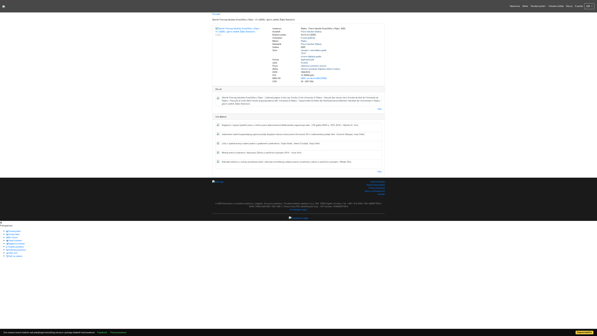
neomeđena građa (318, 50)
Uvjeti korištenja (377, 181)
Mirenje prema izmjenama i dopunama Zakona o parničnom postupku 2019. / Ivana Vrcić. (262, 152)
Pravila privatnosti (377, 187)
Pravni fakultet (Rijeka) (311, 31)
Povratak (216, 13)
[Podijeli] (219, 35)
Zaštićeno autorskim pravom (313, 65)
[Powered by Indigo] (298, 217)
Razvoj (569, 6)
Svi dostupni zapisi (298, 209)
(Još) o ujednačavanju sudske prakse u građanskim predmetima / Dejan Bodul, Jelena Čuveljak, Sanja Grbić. (271, 143)
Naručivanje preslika (375, 184)
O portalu (579, 6)
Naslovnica (515, 6)
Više (379, 108)
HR (588, 6)
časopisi (304, 50)
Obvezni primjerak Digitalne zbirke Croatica (320, 68)
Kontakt (381, 194)
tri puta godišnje (308, 37)
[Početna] (3, 6)
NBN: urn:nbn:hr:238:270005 (314, 78)
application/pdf (307, 59)
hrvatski (304, 62)
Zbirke (525, 6)
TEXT (303, 53)
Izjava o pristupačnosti (374, 190)
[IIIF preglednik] (216, 35)
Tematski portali (537, 6)
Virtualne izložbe (556, 6)
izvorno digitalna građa (311, 56)
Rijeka (304, 40)
